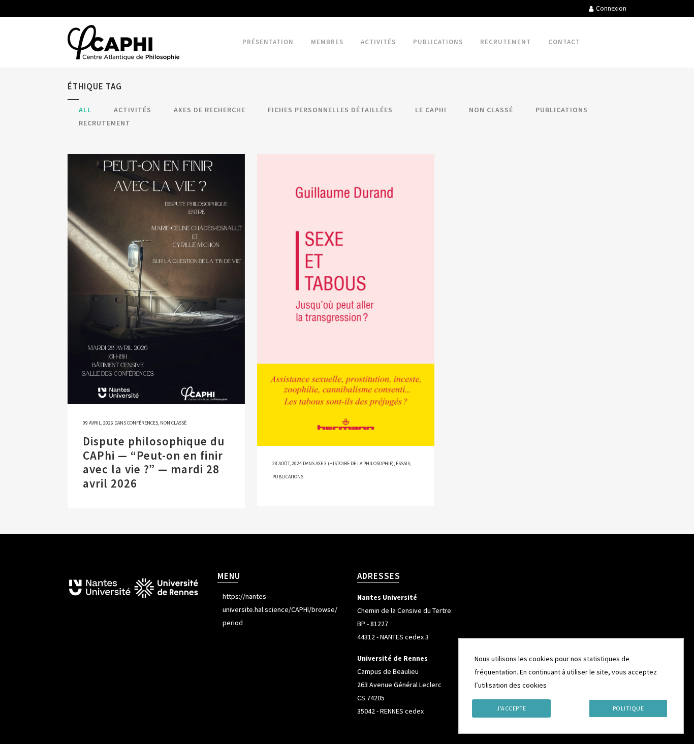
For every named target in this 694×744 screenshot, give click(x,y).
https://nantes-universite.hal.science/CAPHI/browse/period (280, 609)
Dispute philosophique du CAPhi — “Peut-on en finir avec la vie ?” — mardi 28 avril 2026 (154, 462)
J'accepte (511, 708)
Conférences (142, 422)
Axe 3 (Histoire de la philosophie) (355, 463)
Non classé (173, 422)
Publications (287, 476)
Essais (403, 463)
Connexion (611, 8)
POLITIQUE (628, 708)
